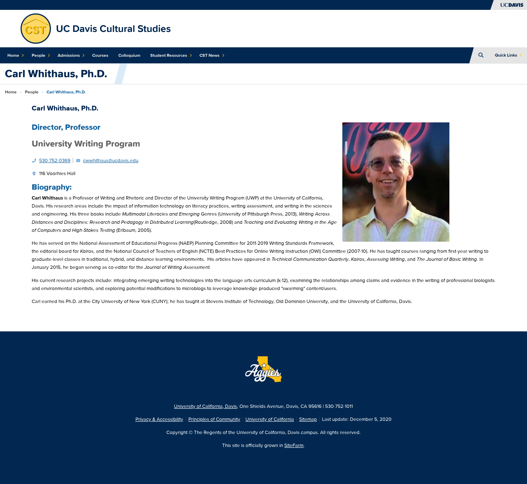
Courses (100, 55)
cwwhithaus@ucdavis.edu (110, 160)
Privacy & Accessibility (159, 419)
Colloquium (129, 55)
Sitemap (308, 419)
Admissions (69, 55)
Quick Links (506, 55)
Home (13, 55)
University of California (269, 419)
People (38, 55)
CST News (209, 55)
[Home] (35, 28)
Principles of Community (214, 419)
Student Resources (168, 55)
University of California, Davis (205, 406)
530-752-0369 (54, 160)
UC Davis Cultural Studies (113, 28)
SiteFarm (293, 445)
